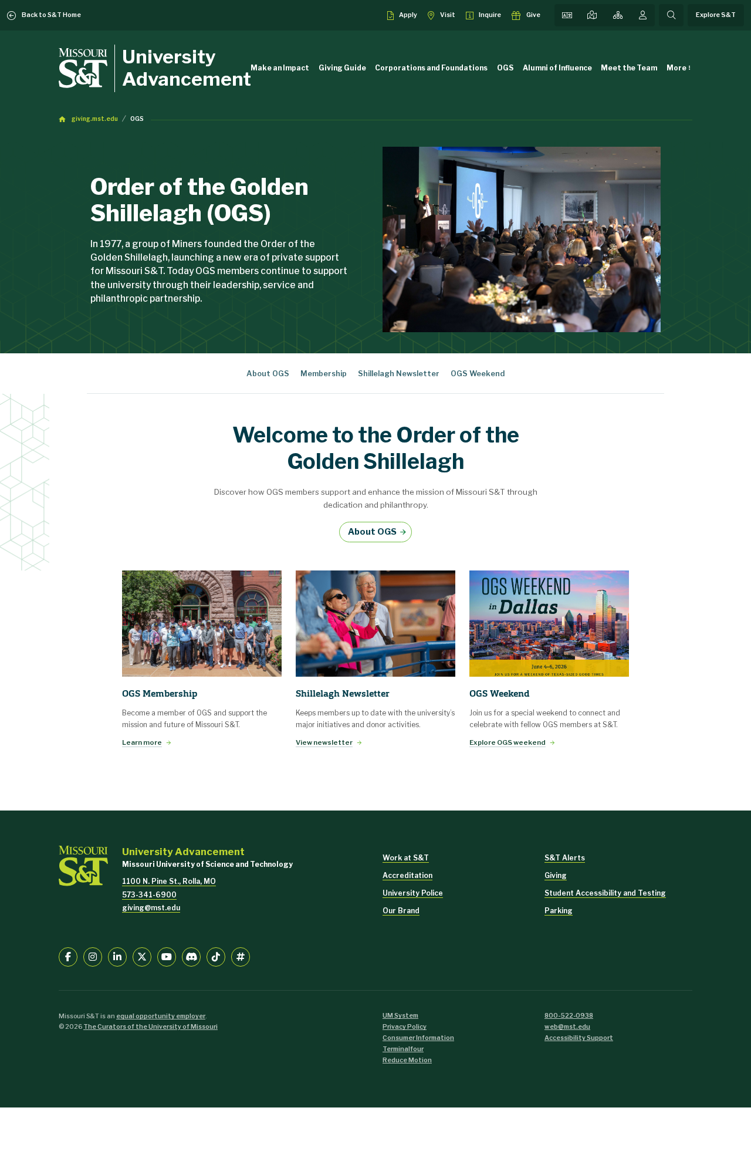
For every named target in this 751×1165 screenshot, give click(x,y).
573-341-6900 (149, 894)
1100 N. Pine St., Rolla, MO (169, 881)
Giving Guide (342, 67)
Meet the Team (629, 67)
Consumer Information (418, 1038)
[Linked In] (117, 956)
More (676, 67)
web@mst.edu (567, 1027)
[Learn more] (202, 623)
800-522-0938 (568, 1015)
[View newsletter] (375, 623)
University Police (413, 893)
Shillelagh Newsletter (398, 373)
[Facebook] (68, 956)
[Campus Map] (592, 15)
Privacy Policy (405, 1027)
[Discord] (191, 956)
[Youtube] (166, 956)
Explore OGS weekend (507, 742)
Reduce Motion (407, 1060)
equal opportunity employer (160, 1016)
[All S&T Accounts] (240, 956)
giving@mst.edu (151, 907)
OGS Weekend (478, 373)
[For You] (643, 15)
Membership (323, 373)
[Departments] (618, 15)
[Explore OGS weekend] (549, 623)
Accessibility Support (578, 1038)
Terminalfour (403, 1049)
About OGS (267, 373)
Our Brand (401, 910)
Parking (558, 910)
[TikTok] (216, 956)
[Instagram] (92, 956)
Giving (555, 875)
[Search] (671, 15)
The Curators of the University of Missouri (150, 1027)
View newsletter (324, 742)
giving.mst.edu (95, 119)
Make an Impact (280, 67)
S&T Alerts (564, 857)
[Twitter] (142, 956)
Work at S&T (406, 857)
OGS (505, 67)
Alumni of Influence (557, 67)
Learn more (142, 742)
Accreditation (407, 875)
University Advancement (186, 67)
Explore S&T (716, 15)
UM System (400, 1015)
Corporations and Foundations (431, 67)
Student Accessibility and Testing (605, 893)
